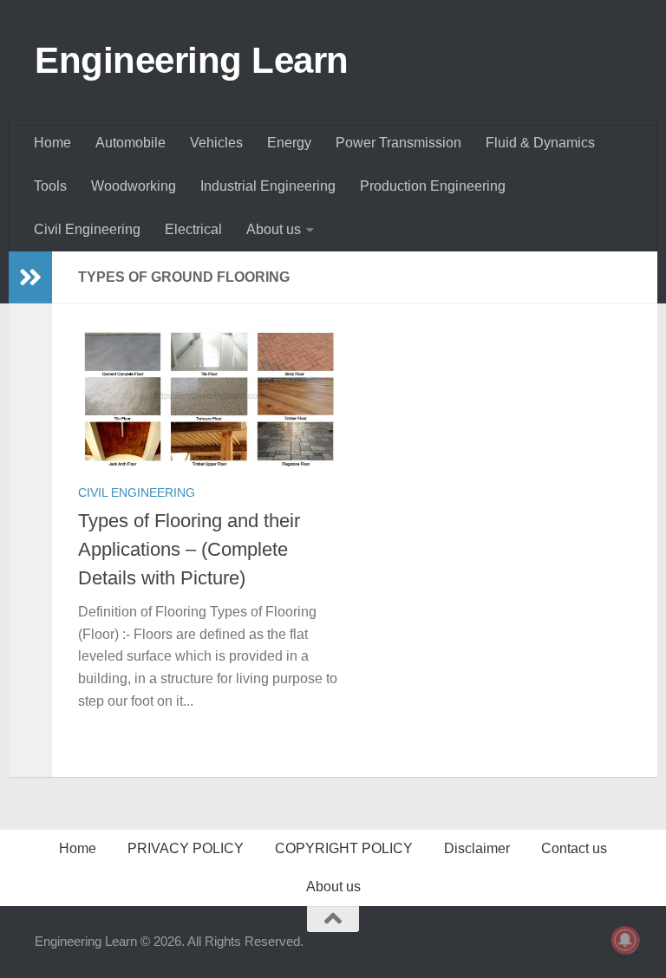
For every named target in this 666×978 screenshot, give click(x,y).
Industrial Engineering (268, 186)
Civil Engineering (87, 229)
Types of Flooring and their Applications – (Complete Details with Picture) (189, 549)
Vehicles (216, 142)
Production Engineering (433, 186)
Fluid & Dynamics (540, 142)
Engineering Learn (192, 60)
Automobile (130, 142)
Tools (50, 186)
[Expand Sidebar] (30, 277)
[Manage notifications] (625, 940)
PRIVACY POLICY (185, 848)
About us (273, 229)
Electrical (193, 229)
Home (52, 142)
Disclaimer (477, 848)
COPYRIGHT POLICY (344, 848)
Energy (289, 142)
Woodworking (133, 186)
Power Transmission (398, 142)
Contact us (574, 848)
